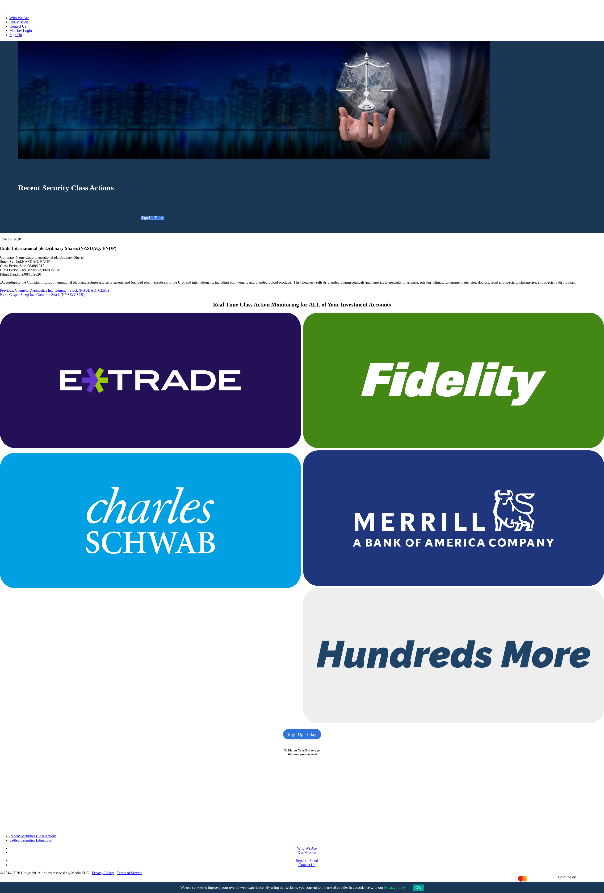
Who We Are (19, 18)
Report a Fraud (307, 861)
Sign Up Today (152, 218)
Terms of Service (129, 873)
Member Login (20, 31)
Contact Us (17, 26)
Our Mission (18, 22)
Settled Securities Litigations (30, 840)
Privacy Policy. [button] (395, 887)
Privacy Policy (103, 873)
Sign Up (15, 35)
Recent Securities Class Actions (32, 836)
